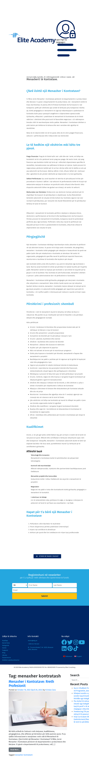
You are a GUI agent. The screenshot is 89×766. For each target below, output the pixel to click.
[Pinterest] (70, 648)
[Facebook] (64, 642)
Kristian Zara (50, 690)
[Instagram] (76, 642)
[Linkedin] (64, 648)
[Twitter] (70, 642)
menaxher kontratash (24, 755)
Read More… (15, 750)
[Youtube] (81, 642)
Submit (44, 596)
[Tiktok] (76, 648)
